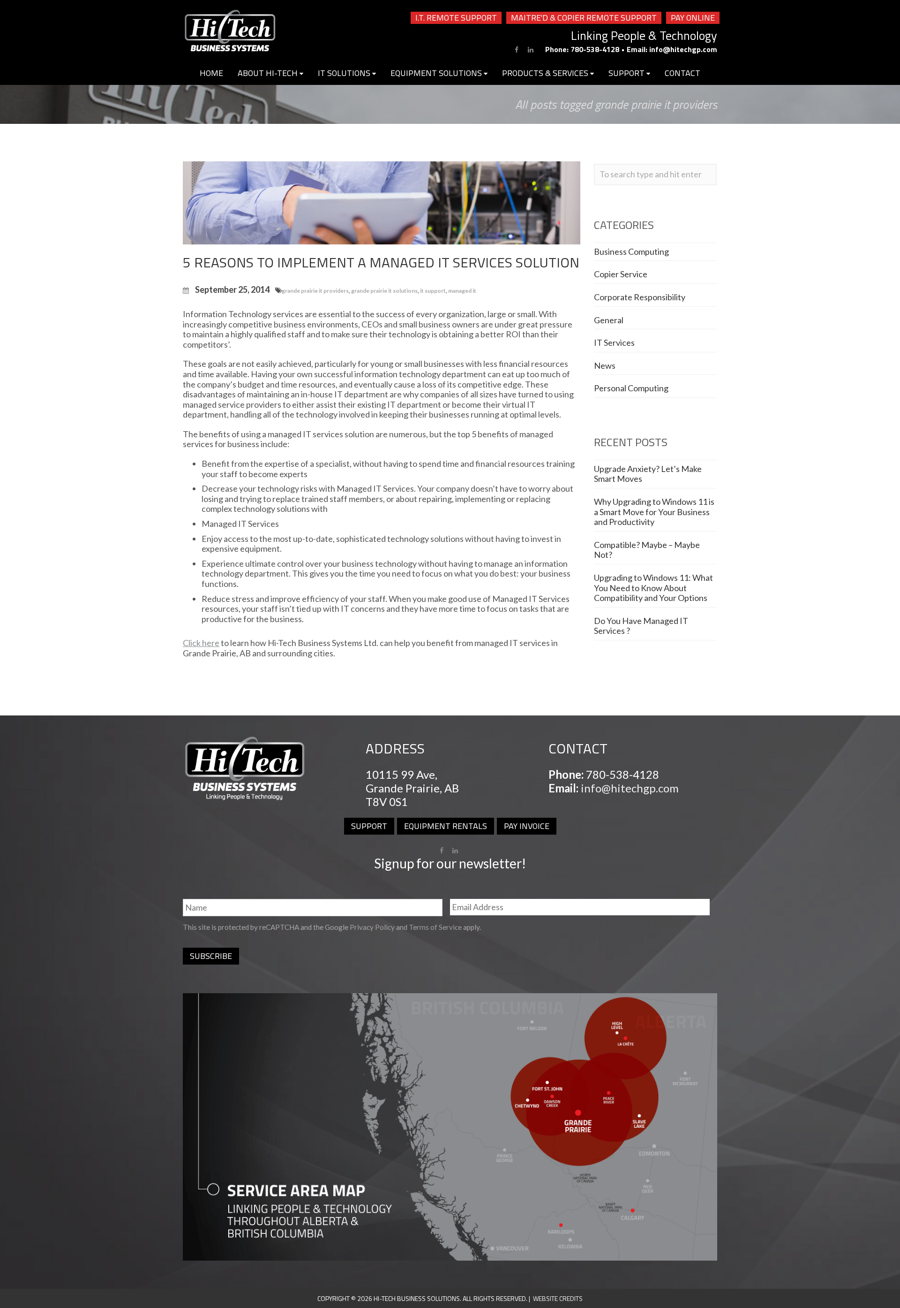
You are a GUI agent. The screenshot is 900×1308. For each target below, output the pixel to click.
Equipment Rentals (445, 826)
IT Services (614, 342)
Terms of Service (435, 927)
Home (211, 73)
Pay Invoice (526, 826)
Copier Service (620, 274)
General (608, 320)
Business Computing (631, 251)
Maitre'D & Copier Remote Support (584, 18)
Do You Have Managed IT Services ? (641, 626)
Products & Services (546, 73)
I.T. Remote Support (456, 18)
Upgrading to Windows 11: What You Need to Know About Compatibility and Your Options (653, 587)
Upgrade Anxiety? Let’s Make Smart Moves (648, 474)
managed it (462, 290)
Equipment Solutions (437, 73)
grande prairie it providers (315, 290)
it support (433, 290)
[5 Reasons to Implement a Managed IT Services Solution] (381, 202)
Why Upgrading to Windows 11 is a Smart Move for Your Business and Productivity (654, 511)
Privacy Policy (372, 927)
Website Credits (558, 1298)
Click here (201, 643)
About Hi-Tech (269, 73)
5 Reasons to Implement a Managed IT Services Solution (381, 262)
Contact (682, 73)
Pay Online (693, 18)
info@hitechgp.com (683, 49)
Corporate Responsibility (639, 297)
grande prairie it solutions (384, 290)
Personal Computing (631, 388)
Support (627, 73)
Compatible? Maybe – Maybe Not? (647, 550)
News (604, 365)
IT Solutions (345, 73)
